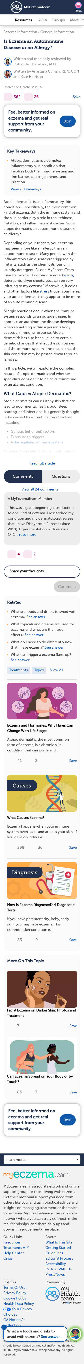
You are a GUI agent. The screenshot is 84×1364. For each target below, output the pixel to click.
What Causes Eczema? (25, 818)
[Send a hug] (27, 554)
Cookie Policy (14, 1298)
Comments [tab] (23, 476)
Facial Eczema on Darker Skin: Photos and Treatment (41, 1013)
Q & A (42, 20)
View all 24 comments (40, 489)
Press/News (55, 1275)
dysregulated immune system (38, 442)
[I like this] (8, 97)
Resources (23, 20)
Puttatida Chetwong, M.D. (35, 64)
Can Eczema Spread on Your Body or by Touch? (40, 1079)
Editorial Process (59, 1258)
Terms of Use (14, 1288)
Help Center (13, 1253)
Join (78, 10)
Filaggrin (51, 457)
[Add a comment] (28, 97)
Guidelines (54, 1253)
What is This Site (59, 1242)
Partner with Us (58, 1269)
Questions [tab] (61, 476)
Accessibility (55, 1264)
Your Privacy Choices (17, 1312)
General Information (57, 32)
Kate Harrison (32, 77)
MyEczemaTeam (37, 7)
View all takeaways (26, 189)
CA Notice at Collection (14, 1322)
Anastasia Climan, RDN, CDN (55, 71)
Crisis (7, 1258)
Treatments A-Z (16, 1248)
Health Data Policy (18, 1304)
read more (27, 535)
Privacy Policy (14, 1293)
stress (44, 291)
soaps (68, 275)
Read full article (42, 463)
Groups (58, 20)
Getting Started (58, 1248)
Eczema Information (20, 32)
